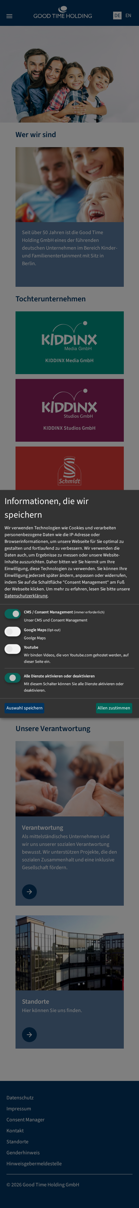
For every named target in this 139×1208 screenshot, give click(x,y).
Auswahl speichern (24, 708)
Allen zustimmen (114, 708)
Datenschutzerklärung (26, 596)
